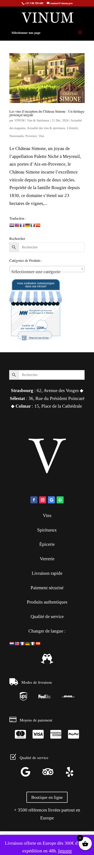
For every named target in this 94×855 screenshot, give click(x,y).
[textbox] (47, 271)
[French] (22, 225)
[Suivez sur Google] (51, 499)
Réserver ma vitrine (39, 337)
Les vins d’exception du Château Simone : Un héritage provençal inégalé (46, 113)
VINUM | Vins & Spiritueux (31, 120)
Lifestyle (72, 128)
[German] (27, 225)
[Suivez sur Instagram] (42, 499)
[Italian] (32, 225)
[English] (17, 225)
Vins (41, 136)
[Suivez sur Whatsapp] (60, 499)
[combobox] (47, 269)
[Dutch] (11, 225)
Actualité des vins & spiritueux (46, 128)
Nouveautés (16, 136)
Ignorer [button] (65, 850)
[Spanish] (38, 225)
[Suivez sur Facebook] (33, 499)
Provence (31, 136)
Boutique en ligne (47, 797)
